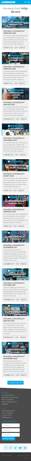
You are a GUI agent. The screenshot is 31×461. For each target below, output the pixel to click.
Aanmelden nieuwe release (10, 397)
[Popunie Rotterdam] (10, 2)
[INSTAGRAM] (11, 448)
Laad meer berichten (15, 382)
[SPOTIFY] (25, 448)
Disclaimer (26, 458)
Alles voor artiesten (8, 400)
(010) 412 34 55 (6, 415)
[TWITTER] (15, 448)
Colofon (26, 455)
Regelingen (5, 404)
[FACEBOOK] (6, 448)
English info (20, 455)
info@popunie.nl (7, 417)
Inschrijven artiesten (8, 395)
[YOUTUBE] (20, 448)
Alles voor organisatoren (9, 402)
